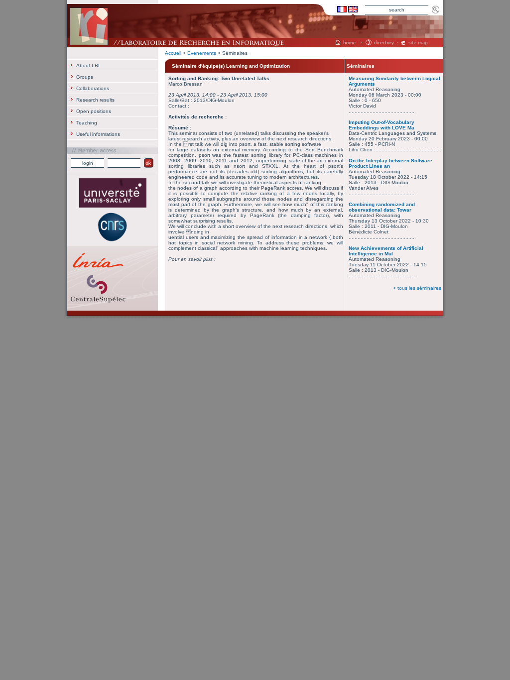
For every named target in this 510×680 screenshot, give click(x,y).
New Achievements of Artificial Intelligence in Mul (386, 250)
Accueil (173, 53)
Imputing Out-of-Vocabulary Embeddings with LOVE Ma (381, 124)
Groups (84, 77)
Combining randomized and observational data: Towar (382, 207)
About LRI (88, 65)
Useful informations (98, 134)
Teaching (86, 122)
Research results (95, 100)
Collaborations (92, 88)
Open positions (93, 111)
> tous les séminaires (417, 288)
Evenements (201, 53)
